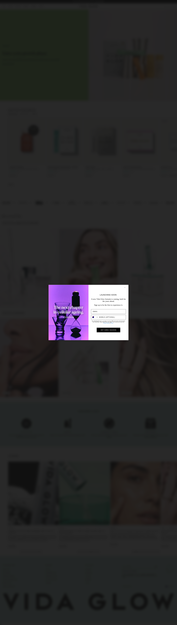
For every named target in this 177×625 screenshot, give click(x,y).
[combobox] (94, 317)
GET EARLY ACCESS (108, 330)
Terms (112, 323)
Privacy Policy (106, 323)
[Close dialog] (126, 287)
